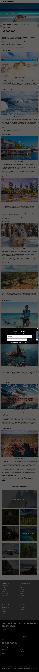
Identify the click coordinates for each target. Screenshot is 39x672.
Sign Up (29, 339)
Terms (21, 342)
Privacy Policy (26, 342)
